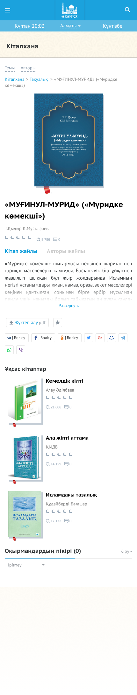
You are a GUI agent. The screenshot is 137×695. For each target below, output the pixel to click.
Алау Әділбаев (60, 390)
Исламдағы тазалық (71, 495)
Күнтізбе (112, 26)
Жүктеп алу (29, 322)
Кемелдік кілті (64, 381)
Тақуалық (39, 79)
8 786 (45, 239)
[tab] (21, 251)
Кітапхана (15, 79)
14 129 (55, 464)
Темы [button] (10, 68)
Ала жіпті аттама (67, 438)
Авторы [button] (28, 68)
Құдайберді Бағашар (66, 504)
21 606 (55, 407)
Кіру (125, 551)
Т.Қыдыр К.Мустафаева (28, 228)
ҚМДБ (52, 447)
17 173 (55, 521)
